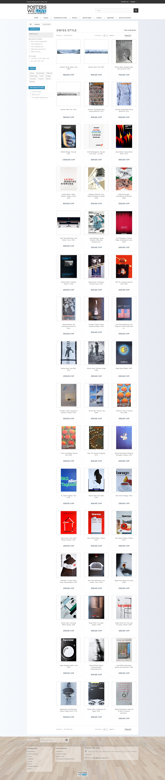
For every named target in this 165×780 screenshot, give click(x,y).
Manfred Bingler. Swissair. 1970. (68, 153)
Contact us (124, 1)
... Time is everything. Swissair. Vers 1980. (68, 454)
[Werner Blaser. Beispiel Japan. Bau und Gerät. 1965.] (124, 51)
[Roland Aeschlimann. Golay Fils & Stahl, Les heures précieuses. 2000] (124, 693)
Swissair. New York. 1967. (96, 67)
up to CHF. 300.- (37, 61)
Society (29, 761)
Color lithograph (36, 44)
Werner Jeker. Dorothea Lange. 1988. (96, 369)
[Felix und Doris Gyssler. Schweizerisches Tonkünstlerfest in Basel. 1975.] (96, 649)
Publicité (49, 73)
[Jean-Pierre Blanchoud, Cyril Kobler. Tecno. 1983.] (68, 222)
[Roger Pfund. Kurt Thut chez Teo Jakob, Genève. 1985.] (124, 607)
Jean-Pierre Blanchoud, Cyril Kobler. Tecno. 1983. (68, 239)
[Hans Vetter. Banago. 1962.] (124, 480)
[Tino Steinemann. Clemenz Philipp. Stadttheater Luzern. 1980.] (124, 222)
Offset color (35, 52)
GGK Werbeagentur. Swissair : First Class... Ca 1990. (96, 153)
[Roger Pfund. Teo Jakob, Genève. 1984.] (96, 607)
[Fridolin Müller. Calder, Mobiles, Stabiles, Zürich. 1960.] (68, 178)
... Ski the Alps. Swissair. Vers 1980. (96, 412)
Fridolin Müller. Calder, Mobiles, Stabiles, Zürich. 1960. (68, 196)
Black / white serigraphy (39, 41)
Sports (74, 18)
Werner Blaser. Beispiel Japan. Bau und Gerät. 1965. (124, 68)
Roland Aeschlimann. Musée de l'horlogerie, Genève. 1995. (124, 454)
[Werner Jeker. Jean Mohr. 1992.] (68, 352)
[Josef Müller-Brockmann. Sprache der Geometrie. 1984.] (124, 649)
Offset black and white (38, 49)
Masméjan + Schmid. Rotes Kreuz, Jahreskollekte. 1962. (68, 581)
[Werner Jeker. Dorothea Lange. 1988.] (96, 352)
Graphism (110, 18)
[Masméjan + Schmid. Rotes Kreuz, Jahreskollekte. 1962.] (68, 565)
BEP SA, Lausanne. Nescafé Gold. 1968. (124, 283)
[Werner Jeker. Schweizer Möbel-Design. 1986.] (68, 607)
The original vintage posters (40, 97)
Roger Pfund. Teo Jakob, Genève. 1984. (96, 624)
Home (36, 18)
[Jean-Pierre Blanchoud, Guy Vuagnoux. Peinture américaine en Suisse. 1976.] (124, 309)
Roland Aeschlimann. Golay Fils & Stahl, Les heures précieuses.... (124, 711)
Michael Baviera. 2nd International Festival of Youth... (68, 326)
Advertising (86, 18)
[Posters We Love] (37, 9)
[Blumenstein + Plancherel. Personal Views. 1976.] (96, 266)
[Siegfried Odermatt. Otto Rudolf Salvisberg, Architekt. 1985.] (96, 178)
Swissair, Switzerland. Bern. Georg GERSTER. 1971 (96, 110)
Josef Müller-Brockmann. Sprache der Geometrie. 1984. (124, 666)
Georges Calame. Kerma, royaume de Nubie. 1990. (96, 325)
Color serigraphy (37, 46)
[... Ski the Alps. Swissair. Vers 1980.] (96, 395)
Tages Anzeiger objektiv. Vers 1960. (69, 666)
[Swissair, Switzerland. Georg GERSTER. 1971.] (124, 93)
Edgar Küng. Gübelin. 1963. (124, 368)
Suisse (32, 73)
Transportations (60, 18)
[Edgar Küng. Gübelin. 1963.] (124, 352)
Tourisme (33, 79)
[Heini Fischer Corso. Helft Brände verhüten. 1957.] (68, 522)
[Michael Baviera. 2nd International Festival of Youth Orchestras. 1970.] (68, 309)
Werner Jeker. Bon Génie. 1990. (96, 497)
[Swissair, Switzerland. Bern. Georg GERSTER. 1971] (96, 93)
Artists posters (125, 18)
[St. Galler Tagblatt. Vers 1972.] (68, 480)
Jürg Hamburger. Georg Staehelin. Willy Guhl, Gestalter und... (96, 240)
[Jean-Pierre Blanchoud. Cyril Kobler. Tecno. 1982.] (96, 565)
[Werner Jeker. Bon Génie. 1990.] (96, 480)
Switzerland (40, 73)
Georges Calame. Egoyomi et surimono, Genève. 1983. (68, 412)
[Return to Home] (30, 24)
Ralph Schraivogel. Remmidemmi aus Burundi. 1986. (124, 196)
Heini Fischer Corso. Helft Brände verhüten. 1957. (68, 539)
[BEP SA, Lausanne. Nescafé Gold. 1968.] (124, 266)
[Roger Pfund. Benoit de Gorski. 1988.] (124, 565)
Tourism (41, 79)
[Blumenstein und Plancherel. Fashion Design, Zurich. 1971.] (68, 693)
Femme (48, 79)
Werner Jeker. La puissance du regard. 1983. (96, 710)
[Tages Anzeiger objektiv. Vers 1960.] (68, 649)
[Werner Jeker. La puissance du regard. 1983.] (96, 693)
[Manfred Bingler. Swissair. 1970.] (68, 136)
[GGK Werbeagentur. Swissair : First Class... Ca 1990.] (96, 136)
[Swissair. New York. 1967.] (96, 51)
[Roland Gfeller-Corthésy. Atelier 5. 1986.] (68, 266)
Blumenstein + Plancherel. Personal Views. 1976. (96, 283)
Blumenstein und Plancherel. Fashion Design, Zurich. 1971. (69, 710)
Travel (45, 18)
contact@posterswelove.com (100, 758)
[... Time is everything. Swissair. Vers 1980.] (68, 437)
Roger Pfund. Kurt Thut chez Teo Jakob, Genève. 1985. (124, 624)
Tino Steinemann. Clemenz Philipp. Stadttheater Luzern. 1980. (124, 240)
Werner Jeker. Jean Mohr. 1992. (68, 369)
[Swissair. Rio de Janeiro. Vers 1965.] (68, 51)
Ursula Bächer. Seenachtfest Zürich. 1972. (124, 153)
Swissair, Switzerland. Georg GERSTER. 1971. (124, 110)
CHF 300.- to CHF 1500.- (40, 58)
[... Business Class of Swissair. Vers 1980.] (124, 395)
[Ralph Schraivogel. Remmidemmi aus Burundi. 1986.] (124, 178)
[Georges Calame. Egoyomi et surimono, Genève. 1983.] (68, 395)
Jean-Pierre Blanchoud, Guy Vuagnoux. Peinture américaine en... (124, 326)
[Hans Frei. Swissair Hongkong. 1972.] (96, 437)
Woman (32, 81)
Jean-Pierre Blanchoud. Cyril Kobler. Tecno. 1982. (96, 581)
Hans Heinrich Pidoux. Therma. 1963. (124, 539)
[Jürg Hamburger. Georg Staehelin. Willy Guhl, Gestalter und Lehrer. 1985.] (96, 222)
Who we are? (36, 94)
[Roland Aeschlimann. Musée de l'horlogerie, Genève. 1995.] (124, 437)
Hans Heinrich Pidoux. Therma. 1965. (96, 539)
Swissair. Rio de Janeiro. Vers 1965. (68, 68)
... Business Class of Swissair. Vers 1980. (124, 412)
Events (99, 18)
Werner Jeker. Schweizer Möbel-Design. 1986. (68, 624)
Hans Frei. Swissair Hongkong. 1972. (96, 454)
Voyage (48, 76)
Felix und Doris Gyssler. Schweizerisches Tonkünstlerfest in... (96, 667)
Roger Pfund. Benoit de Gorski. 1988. (124, 581)
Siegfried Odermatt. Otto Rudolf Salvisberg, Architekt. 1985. (96, 196)
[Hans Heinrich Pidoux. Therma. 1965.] (96, 522)
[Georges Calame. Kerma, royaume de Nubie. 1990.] (96, 309)
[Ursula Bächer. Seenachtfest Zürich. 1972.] (124, 136)
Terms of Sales (36, 91)
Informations (37, 88)
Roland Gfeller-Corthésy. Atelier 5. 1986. (68, 283)
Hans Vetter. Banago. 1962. (124, 496)
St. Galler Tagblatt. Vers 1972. (68, 497)
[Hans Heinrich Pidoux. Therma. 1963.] (124, 522)
